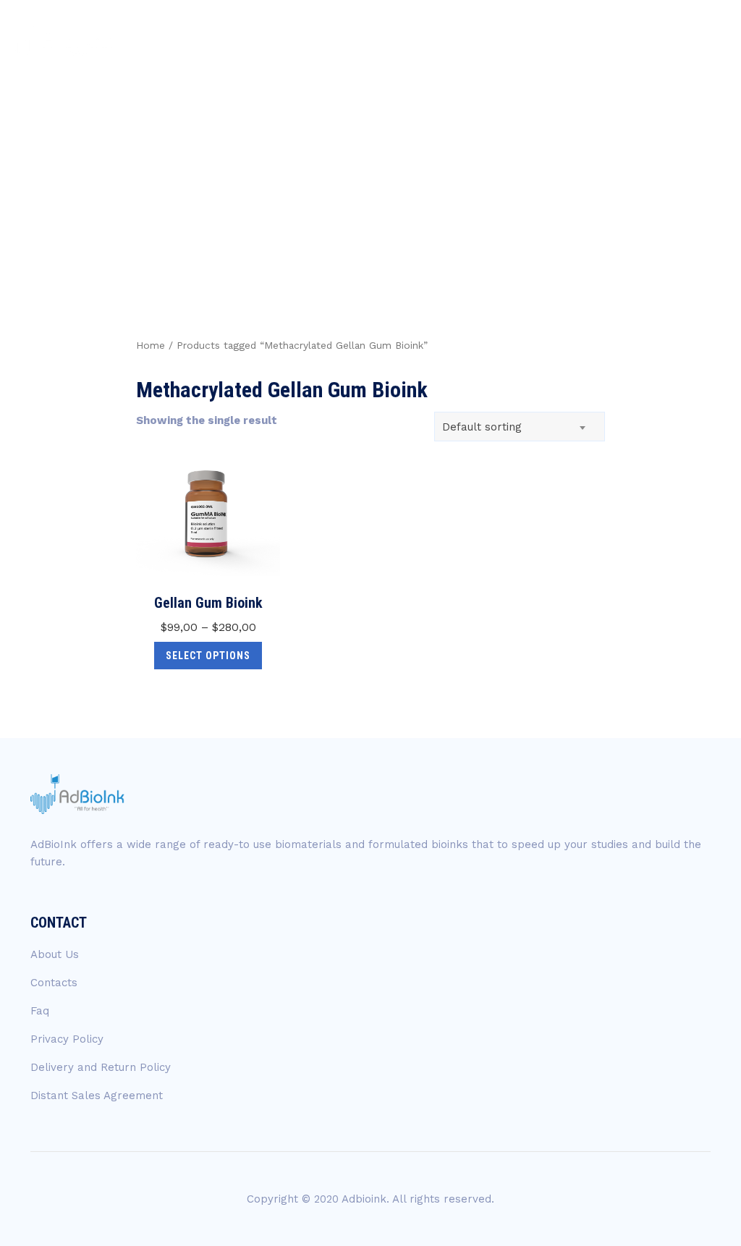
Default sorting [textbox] (482, 426)
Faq (39, 1010)
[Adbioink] (62, 38)
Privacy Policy (66, 1039)
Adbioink (364, 1198)
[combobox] (519, 426)
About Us (54, 954)
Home (150, 345)
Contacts (53, 982)
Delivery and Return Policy (100, 1067)
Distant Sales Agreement (96, 1095)
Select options (208, 655)
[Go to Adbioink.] (450, 145)
